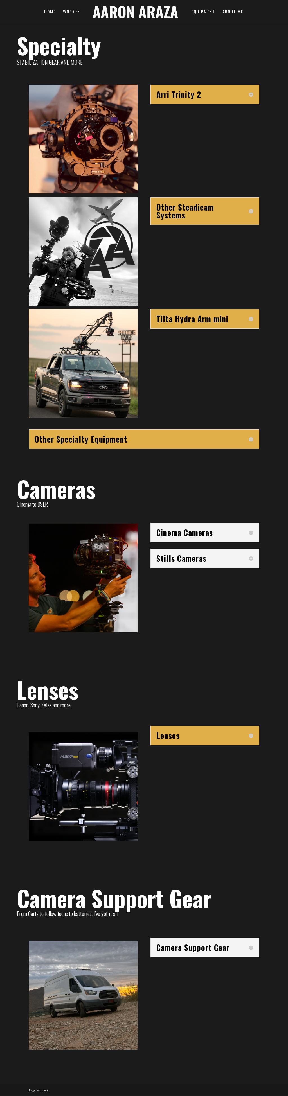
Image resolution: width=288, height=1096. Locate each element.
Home (50, 12)
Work (69, 12)
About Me (232, 12)
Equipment (203, 12)
